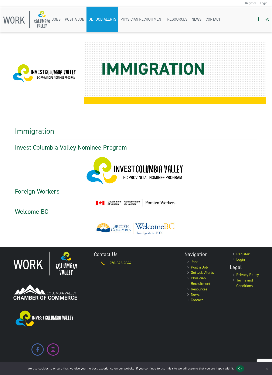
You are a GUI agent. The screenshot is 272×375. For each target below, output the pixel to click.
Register (250, 3)
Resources (177, 19)
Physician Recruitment (141, 19)
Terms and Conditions (244, 283)
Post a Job (74, 19)
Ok (240, 368)
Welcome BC (31, 211)
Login (263, 3)
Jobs (56, 19)
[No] (267, 369)
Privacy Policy (247, 274)
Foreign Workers (37, 191)
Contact (213, 19)
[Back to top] (265, 358)
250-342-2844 (120, 263)
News (196, 19)
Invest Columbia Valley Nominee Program (71, 147)
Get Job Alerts (102, 19)
